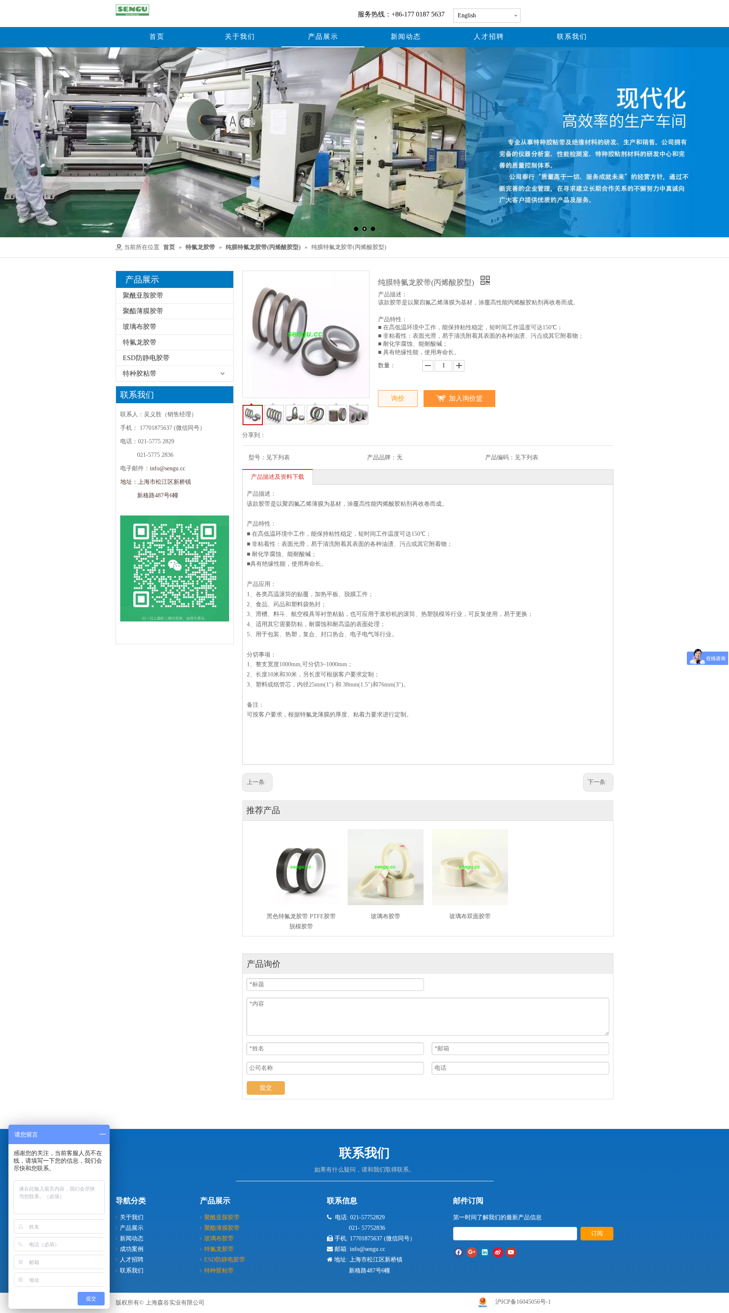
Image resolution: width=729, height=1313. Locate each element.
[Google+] (472, 1252)
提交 (266, 1088)
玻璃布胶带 (140, 326)
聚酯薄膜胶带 (143, 311)
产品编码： (500, 457)
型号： (257, 457)
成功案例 (131, 1249)
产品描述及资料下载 (277, 477)
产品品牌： (382, 457)
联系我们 (131, 1270)
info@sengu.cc (167, 468)
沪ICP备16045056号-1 (523, 1302)
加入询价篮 (466, 398)
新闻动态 (131, 1238)
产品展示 (131, 1228)
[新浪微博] (498, 1252)
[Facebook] (459, 1252)
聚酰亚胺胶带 (143, 295)
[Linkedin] (485, 1252)
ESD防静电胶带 (146, 357)
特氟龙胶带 (140, 342)
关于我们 (131, 1217)
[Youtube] (511, 1252)
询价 (398, 398)
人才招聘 (131, 1259)
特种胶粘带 (140, 373)
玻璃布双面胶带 (470, 916)
